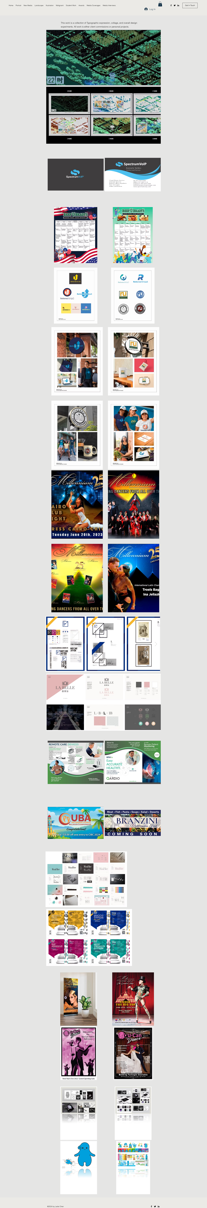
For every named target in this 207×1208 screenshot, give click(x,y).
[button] (160, 4)
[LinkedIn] (178, 5)
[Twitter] (174, 5)
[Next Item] (156, 644)
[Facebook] (171, 5)
